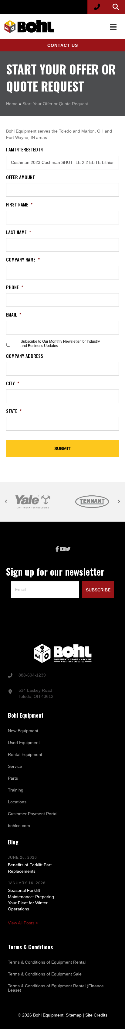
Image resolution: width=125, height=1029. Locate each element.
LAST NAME (18, 232)
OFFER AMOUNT (20, 177)
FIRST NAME (19, 205)
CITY (12, 383)
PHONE (14, 287)
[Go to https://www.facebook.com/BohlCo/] (57, 549)
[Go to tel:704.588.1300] (62, 675)
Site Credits (96, 1015)
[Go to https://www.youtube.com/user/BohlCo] (62, 549)
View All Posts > (23, 922)
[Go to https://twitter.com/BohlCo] (68, 549)
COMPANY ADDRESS (24, 356)
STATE (14, 411)
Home (12, 103)
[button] (62, 45)
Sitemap (74, 1015)
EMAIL (13, 315)
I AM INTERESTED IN (24, 150)
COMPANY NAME (23, 260)
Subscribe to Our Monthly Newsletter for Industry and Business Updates (60, 343)
